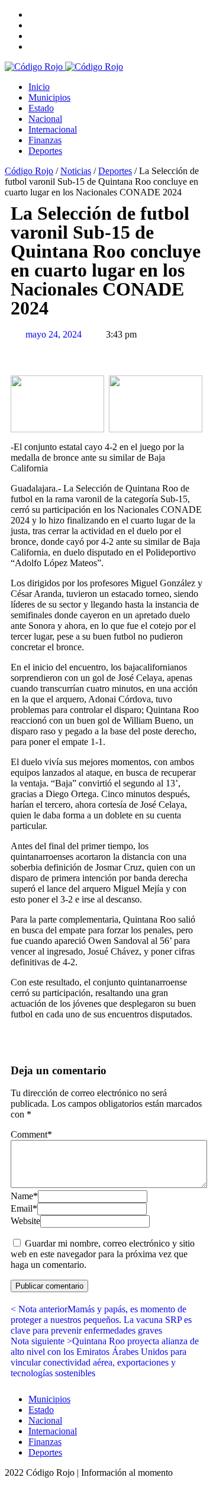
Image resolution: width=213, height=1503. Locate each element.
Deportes (45, 151)
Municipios (49, 97)
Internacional (52, 129)
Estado (41, 108)
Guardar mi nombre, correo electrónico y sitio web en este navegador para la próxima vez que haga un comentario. (103, 1254)
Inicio (39, 87)
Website (25, 1221)
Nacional (45, 119)
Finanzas (45, 140)
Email (24, 1208)
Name (24, 1196)
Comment (31, 1134)
